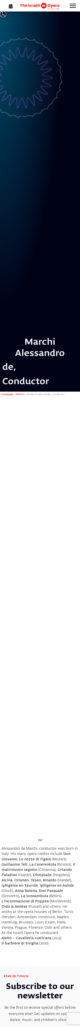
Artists (20, 394)
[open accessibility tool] (3, 14)
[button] (73, 6)
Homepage (7, 394)
